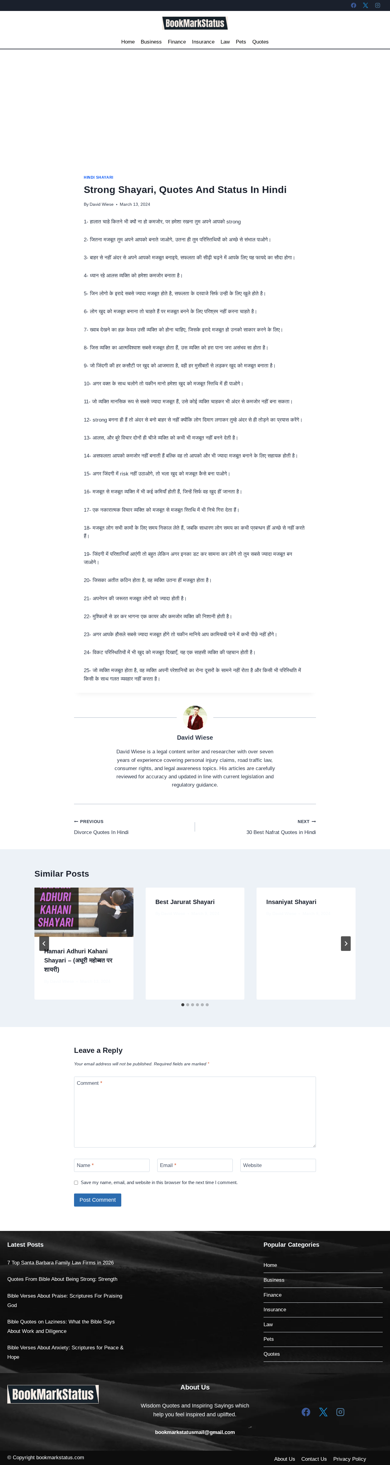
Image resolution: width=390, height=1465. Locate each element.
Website (252, 1165)
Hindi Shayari (98, 177)
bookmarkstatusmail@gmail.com (195, 1432)
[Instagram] (377, 5)
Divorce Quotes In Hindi (101, 827)
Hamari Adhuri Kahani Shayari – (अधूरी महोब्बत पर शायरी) (78, 960)
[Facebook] (354, 5)
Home (128, 42)
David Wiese (102, 204)
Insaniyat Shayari (291, 902)
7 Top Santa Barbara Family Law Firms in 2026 (60, 1263)
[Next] (346, 943)
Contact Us (314, 1459)
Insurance (203, 42)
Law (225, 42)
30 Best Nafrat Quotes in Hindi (281, 827)
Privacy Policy (349, 1459)
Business (151, 42)
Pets (241, 42)
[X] (365, 5)
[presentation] (83, 912)
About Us (284, 1459)
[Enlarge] (91, 1393)
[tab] (182, 1004)
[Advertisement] (195, 95)
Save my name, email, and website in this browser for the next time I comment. (159, 1182)
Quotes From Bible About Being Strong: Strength (62, 1279)
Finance (177, 42)
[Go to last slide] (44, 943)
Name (85, 1165)
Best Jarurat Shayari (185, 902)
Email (168, 1165)
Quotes (260, 42)
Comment (89, 1083)
